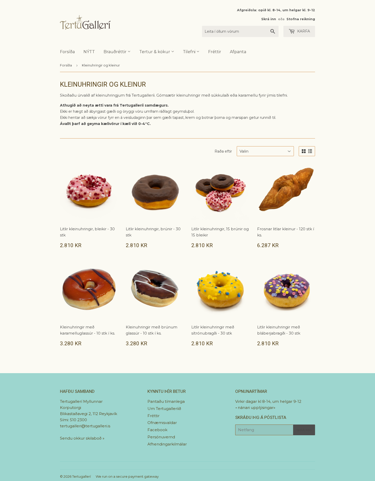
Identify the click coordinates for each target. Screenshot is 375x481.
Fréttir (214, 51)
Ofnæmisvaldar (162, 422)
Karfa (303, 31)
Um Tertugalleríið (164, 408)
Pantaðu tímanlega (166, 401)
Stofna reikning (300, 19)
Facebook (157, 429)
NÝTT (89, 51)
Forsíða (67, 51)
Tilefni (189, 51)
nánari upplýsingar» (256, 407)
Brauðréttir (116, 51)
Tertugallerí (81, 476)
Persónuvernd (161, 436)
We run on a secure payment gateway (127, 476)
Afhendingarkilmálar (167, 444)
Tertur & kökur (155, 51)
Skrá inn (268, 19)
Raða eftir (223, 151)
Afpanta (238, 51)
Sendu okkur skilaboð (81, 438)
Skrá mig (304, 430)
